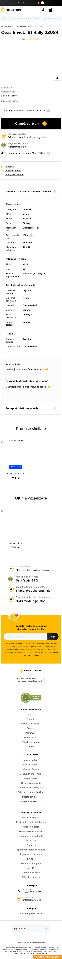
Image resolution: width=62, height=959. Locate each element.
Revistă (30, 868)
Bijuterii (30, 719)
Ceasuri (30, 714)
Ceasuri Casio (30, 769)
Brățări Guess (30, 778)
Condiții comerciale (30, 817)
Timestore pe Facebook (30, 913)
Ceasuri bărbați (20, 26)
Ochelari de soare (30, 723)
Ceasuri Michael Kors (30, 773)
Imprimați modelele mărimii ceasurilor (25, 369)
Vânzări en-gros (30, 877)
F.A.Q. (30, 859)
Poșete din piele (30, 796)
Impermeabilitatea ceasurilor (30, 849)
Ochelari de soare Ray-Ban (30, 787)
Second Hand (30, 737)
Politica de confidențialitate (30, 822)
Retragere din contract (30, 836)
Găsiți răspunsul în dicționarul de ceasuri (27, 386)
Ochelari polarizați (30, 783)
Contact (30, 845)
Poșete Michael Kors (30, 801)
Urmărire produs (13, 170)
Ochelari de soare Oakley (30, 792)
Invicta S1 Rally (15, 543)
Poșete (30, 728)
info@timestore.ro (32, 900)
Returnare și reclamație (30, 831)
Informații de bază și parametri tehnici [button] (28, 191)
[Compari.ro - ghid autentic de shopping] (31, 702)
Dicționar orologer (30, 863)
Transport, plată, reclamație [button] (22, 408)
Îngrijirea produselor (30, 854)
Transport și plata (30, 826)
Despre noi (30, 840)
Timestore (7, 26)
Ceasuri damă (30, 764)
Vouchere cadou (30, 742)
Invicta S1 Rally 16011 (15, 473)
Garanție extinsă (30, 872)
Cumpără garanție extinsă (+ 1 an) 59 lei (33, 110)
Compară (9, 166)
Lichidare (30, 746)
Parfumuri (30, 732)
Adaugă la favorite (14, 174)
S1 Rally (12, 95)
